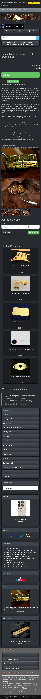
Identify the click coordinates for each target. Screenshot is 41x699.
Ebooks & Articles (8, 463)
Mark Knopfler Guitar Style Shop (14, 9)
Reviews (7, 233)
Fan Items (6, 459)
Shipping (7, 655)
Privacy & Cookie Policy (11, 659)
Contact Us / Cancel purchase (13, 668)
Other (5, 441)
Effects (5, 450)
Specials (5, 497)
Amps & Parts (7, 445)
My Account (34, 31)
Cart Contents (11, 31)
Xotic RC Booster (20, 519)
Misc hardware (7, 454)
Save (23, 580)
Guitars (5, 414)
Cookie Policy (4, 5)
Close (33, 3)
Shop (8, 43)
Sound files (6, 476)
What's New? (7, 618)
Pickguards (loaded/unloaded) (13, 427)
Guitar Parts (15, 43)
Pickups (6, 436)
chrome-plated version (23, 99)
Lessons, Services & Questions (13, 467)
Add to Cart (14, 81)
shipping (38, 68)
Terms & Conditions (10, 664)
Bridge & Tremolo (26, 43)
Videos (5, 472)
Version (4, 224)
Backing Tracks (8, 419)
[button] (4, 17)
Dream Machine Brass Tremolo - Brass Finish (19, 45)
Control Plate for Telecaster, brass (20, 641)
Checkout (23, 31)
